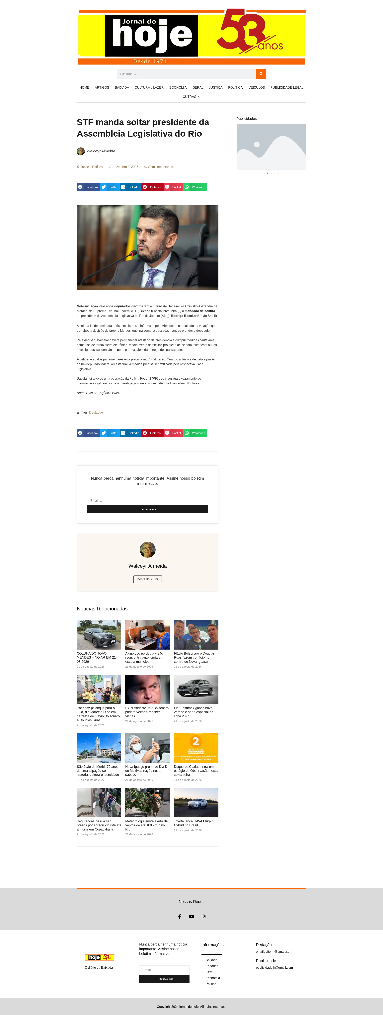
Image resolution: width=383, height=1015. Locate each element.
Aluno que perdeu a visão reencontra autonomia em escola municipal (144, 658)
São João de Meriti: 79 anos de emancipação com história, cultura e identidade (98, 771)
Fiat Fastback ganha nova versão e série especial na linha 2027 (193, 712)
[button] (88, 187)
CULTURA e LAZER (149, 87)
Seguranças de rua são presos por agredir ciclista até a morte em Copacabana (99, 825)
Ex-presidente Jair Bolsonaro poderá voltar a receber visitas (147, 712)
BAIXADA (122, 87)
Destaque (96, 412)
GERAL (197, 87)
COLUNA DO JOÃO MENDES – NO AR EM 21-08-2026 (97, 658)
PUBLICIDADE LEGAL (286, 87)
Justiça (86, 167)
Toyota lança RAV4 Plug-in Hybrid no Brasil (193, 823)
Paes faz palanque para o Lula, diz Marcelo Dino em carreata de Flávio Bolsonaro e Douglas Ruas (98, 714)
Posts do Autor (147, 579)
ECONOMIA (178, 87)
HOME (84, 87)
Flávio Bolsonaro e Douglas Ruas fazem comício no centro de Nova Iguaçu (194, 658)
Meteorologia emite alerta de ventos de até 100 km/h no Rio (146, 825)
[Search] (261, 74)
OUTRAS (189, 96)
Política (97, 167)
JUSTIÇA (216, 87)
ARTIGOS (102, 87)
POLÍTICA (235, 87)
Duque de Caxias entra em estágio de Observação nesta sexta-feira (196, 771)
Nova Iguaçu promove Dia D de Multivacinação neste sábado (146, 771)
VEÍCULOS (257, 87)
